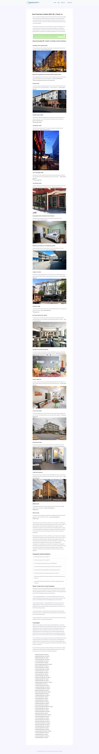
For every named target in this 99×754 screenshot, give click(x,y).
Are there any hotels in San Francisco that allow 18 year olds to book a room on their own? (49, 577)
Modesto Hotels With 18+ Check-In (42, 690)
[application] (65, 2)
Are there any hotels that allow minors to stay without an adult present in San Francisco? (49, 582)
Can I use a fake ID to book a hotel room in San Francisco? (45, 563)
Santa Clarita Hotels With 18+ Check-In (42, 722)
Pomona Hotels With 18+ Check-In (42, 705)
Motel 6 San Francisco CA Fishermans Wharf (44, 245)
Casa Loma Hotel (37, 411)
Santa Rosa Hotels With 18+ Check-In (42, 724)
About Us (63, 2)
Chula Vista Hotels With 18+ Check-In (42, 659)
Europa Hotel (36, 83)
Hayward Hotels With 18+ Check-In (42, 680)
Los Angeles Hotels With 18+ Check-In (42, 688)
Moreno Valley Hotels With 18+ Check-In (43, 691)
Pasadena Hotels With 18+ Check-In (42, 703)
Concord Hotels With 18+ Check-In (42, 661)
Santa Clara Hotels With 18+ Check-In (42, 721)
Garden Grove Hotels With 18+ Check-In (43, 677)
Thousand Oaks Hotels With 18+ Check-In (43, 731)
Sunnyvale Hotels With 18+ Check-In (42, 729)
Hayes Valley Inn (37, 379)
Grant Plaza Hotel (37, 442)
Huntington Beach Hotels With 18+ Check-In (43, 682)
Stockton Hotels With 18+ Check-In (42, 727)
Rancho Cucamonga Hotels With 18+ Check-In (44, 706)
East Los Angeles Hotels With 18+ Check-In (43, 664)
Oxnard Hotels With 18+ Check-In (41, 700)
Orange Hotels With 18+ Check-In (41, 698)
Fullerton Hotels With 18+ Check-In (42, 675)
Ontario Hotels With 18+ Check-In (41, 696)
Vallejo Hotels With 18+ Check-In (41, 734)
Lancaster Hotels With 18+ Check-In (42, 685)
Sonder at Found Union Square (40, 349)
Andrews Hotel (36, 306)
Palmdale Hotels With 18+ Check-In (42, 701)
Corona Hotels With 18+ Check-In (41, 662)
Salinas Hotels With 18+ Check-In (41, 713)
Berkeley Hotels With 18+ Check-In (42, 657)
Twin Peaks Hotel (37, 183)
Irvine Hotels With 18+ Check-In (41, 683)
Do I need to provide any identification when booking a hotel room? (47, 569)
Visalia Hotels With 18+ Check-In (41, 737)
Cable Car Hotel (37, 272)
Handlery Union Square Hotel (40, 45)
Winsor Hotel (36, 513)
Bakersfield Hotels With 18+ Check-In (42, 656)
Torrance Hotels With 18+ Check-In (42, 732)
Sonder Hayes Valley (38, 115)
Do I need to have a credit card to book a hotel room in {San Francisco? (48, 566)
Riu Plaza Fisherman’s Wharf (40, 315)
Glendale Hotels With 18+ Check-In (42, 678)
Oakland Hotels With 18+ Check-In (41, 693)
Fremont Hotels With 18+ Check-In (42, 672)
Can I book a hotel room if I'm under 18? (42, 560)
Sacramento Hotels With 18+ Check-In (42, 711)
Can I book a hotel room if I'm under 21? (42, 556)
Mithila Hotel (36, 504)
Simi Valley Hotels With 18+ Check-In (42, 726)
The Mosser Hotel (37, 125)
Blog (59, 2)
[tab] (49, 556)
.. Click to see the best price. (45, 49)
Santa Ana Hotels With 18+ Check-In (42, 719)
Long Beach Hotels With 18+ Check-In (42, 687)
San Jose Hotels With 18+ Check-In (42, 718)
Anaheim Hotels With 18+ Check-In (42, 654)
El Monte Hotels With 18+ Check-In (42, 665)
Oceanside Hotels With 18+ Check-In (42, 695)
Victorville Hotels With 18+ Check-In (42, 736)
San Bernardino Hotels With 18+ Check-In (43, 714)
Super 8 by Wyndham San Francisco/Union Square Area (47, 74)
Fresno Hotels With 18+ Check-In (41, 674)
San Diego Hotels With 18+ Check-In (42, 716)
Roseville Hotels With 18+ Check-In (42, 709)
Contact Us (69, 2)
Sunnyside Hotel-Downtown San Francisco (43, 216)
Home (55, 2)
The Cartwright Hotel (38, 172)
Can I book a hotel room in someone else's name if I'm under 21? (46, 573)
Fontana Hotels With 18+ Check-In (41, 670)
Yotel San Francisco (38, 472)
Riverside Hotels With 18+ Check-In (42, 708)
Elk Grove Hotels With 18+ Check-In (42, 667)
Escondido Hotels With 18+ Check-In (42, 669)
